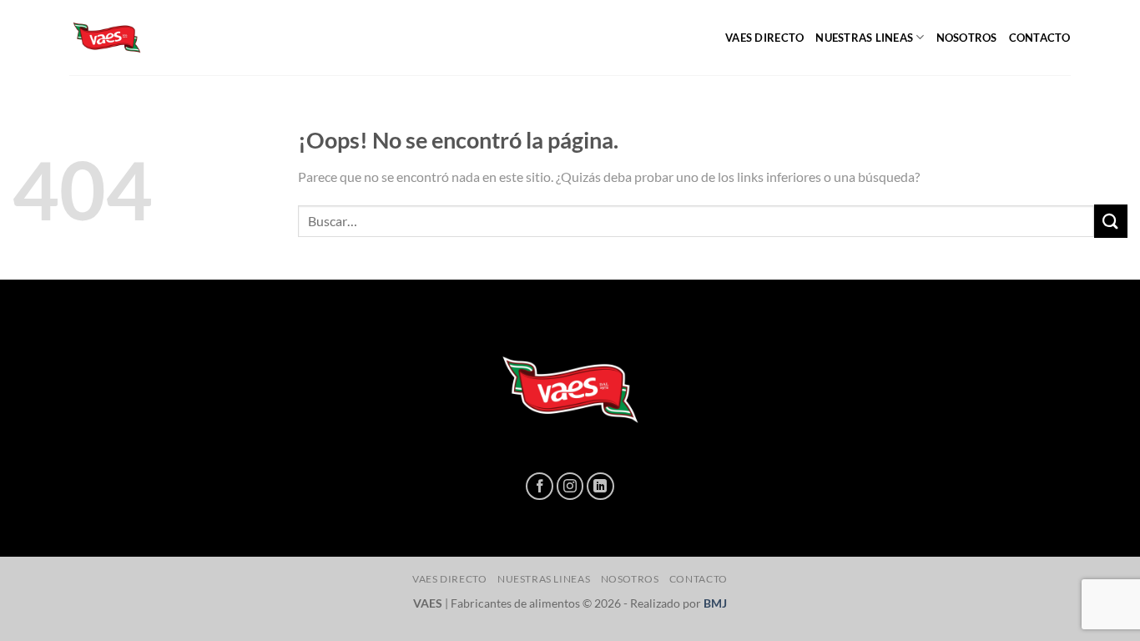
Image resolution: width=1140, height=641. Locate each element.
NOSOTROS (966, 37)
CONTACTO (1040, 37)
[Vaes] (152, 37)
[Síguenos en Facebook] (539, 486)
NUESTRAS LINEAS (864, 37)
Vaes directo (764, 37)
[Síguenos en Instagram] (570, 486)
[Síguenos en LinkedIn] (600, 486)
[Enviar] (1110, 220)
